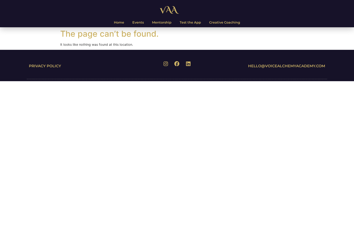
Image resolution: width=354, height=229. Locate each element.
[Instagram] (166, 64)
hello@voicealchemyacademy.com (286, 66)
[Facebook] (177, 64)
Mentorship (161, 22)
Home (119, 22)
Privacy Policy (45, 66)
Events (138, 22)
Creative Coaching (224, 22)
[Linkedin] (188, 64)
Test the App (190, 22)
